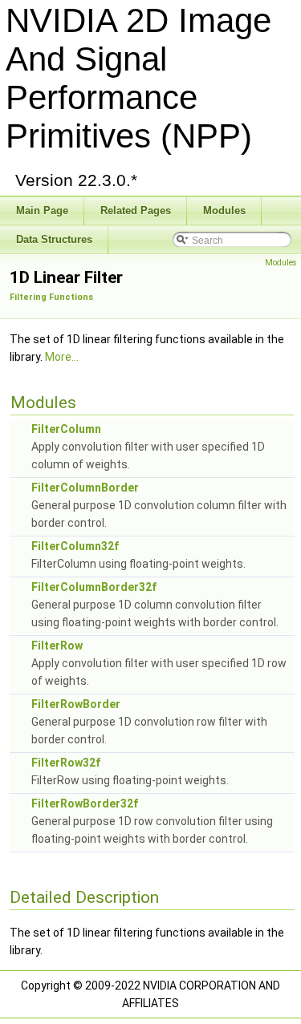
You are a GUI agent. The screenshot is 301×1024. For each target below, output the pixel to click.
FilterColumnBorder (85, 487)
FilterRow (57, 645)
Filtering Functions (51, 297)
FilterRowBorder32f (84, 803)
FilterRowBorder (75, 704)
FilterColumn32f (75, 546)
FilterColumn (66, 429)
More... (62, 356)
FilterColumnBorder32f (94, 587)
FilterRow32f (65, 762)
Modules (281, 262)
